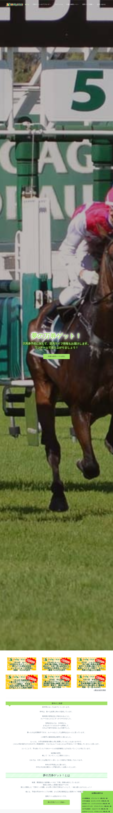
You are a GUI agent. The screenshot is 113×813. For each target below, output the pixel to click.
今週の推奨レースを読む (56, 356)
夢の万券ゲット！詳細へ (56, 802)
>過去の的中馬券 (100, 690)
